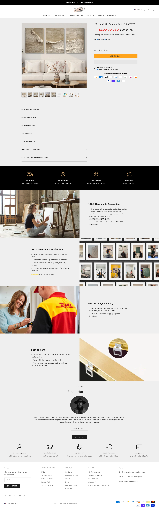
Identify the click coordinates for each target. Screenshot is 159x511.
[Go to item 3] (35, 94)
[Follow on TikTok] (24, 495)
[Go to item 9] (71, 94)
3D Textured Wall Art (60, 15)
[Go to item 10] (77, 94)
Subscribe (12, 486)
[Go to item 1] (24, 94)
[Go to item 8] (65, 94)
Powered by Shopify (72, 503)
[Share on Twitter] (102, 50)
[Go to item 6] (53, 94)
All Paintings (46, 15)
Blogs (67, 482)
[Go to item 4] (41, 95)
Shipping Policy (46, 475)
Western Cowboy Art (76, 15)
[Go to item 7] (59, 94)
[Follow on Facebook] (5, 495)
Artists (67, 479)
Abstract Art (92, 482)
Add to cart (116, 56)
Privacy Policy (46, 482)
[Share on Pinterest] (104, 50)
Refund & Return (47, 479)
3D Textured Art (94, 472)
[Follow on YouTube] (20, 495)
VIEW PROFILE (79, 428)
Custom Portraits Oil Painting (98, 485)
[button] (115, 62)
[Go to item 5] (47, 94)
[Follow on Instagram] (10, 495)
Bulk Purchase (111, 15)
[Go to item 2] (30, 94)
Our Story (68, 472)
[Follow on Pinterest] (15, 495)
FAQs (43, 472)
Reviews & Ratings (71, 475)
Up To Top (79, 437)
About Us (101, 15)
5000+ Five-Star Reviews (46, 274)
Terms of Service (47, 485)
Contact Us (69, 489)
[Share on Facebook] (99, 50)
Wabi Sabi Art (90, 15)
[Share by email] (107, 50)
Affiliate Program (71, 485)
